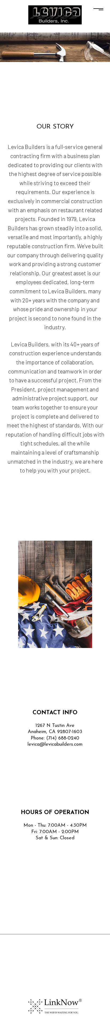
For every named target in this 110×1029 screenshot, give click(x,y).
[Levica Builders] (55, 14)
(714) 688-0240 (62, 738)
